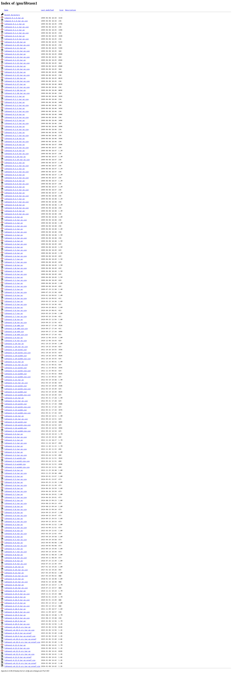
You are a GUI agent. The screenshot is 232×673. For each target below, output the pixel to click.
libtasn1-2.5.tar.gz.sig (15, 304)
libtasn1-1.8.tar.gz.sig (15, 268)
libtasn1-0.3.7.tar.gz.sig (16, 202)
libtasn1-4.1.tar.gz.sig (15, 503)
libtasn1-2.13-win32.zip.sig (17, 407)
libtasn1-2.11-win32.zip (15, 368)
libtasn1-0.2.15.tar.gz (15, 72)
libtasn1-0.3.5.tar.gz (14, 187)
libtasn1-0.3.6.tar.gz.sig (16, 196)
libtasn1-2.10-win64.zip (15, 356)
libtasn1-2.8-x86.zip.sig (16, 328)
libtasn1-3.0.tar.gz (13, 434)
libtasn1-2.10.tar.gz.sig (16, 347)
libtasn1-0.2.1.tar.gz (14, 96)
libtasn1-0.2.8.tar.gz (14, 138)
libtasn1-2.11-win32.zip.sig (17, 371)
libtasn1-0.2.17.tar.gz (15, 84)
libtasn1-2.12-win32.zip (15, 386)
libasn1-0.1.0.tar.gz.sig (16, 21)
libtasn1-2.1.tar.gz (13, 277)
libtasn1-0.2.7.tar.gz (14, 132)
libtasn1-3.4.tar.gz (13, 470)
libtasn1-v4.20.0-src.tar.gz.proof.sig (22, 642)
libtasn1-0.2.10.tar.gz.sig (16, 45)
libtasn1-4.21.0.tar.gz (15, 645)
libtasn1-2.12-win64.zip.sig (17, 395)
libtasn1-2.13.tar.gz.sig (16, 401)
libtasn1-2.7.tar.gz (13, 313)
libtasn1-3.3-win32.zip (15, 458)
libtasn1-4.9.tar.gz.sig (15, 564)
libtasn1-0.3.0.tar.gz (14, 151)
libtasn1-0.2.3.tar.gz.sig (16, 111)
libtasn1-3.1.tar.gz (13, 440)
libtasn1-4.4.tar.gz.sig (15, 534)
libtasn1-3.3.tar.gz (13, 452)
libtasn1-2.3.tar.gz (13, 289)
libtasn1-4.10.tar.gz (14, 567)
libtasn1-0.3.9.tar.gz (14, 211)
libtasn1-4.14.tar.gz (14, 585)
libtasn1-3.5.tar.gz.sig (15, 479)
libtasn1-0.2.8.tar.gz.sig (16, 141)
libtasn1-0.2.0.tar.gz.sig (16, 39)
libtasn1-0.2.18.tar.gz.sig (16, 93)
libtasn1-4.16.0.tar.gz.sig (16, 600)
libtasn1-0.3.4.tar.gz (14, 181)
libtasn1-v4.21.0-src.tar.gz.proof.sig (22, 666)
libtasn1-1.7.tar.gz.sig (15, 262)
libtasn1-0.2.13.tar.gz (15, 60)
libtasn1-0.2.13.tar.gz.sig (16, 63)
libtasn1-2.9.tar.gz (13, 337)
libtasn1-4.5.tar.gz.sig (15, 540)
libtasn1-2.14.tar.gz (14, 416)
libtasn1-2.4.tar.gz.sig (15, 298)
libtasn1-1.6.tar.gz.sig (15, 256)
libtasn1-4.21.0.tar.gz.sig (16, 648)
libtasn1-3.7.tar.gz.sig (15, 497)
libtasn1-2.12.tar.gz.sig (16, 383)
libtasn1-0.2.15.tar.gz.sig (16, 75)
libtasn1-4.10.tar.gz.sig (16, 570)
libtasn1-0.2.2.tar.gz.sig (16, 105)
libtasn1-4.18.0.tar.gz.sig (16, 612)
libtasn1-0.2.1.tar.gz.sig (16, 99)
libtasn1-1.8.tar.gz (13, 265)
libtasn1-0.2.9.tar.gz (14, 144)
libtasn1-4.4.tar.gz (13, 530)
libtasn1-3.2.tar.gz (13, 446)
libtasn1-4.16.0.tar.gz (15, 597)
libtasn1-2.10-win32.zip (15, 350)
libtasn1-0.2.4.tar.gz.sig (16, 117)
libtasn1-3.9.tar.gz (13, 512)
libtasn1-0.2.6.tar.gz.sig (16, 129)
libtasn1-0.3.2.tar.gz (14, 169)
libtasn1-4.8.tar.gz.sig (15, 558)
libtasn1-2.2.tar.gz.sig (15, 286)
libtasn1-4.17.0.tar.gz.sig (16, 606)
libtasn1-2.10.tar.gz (14, 344)
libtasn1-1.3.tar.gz (13, 235)
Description (70, 10)
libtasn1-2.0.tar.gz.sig (15, 274)
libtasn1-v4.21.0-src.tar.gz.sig (19, 654)
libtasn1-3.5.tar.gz (13, 476)
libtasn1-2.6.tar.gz (13, 307)
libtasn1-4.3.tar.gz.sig (15, 527)
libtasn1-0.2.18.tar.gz (15, 90)
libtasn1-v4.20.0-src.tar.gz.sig (19, 630)
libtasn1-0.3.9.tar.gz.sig (16, 214)
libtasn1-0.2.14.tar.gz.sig (16, 69)
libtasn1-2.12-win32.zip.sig (17, 389)
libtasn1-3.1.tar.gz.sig (15, 443)
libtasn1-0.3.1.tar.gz (14, 163)
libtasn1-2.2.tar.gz (13, 283)
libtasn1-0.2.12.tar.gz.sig (16, 57)
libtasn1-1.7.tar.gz (13, 259)
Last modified (47, 10)
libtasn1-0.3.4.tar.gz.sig (16, 184)
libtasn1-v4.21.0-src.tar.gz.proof (20, 663)
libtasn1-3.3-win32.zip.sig (16, 461)
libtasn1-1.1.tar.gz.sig (15, 226)
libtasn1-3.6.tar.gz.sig (15, 485)
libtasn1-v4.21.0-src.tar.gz (17, 651)
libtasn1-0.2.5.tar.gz (14, 120)
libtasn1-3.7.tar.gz (13, 494)
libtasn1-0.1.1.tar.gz (14, 24)
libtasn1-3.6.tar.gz (13, 482)
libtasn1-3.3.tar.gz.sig (15, 455)
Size (61, 10)
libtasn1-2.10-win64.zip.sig (17, 359)
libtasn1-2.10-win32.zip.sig (17, 353)
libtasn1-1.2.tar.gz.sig (15, 232)
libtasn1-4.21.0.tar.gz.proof (17, 657)
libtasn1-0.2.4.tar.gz (14, 114)
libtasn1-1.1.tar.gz (13, 223)
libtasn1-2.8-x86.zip (14, 325)
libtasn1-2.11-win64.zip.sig (17, 377)
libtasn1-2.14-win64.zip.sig (17, 431)
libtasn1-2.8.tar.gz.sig (15, 322)
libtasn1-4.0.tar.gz (13, 488)
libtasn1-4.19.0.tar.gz (15, 615)
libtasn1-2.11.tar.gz (14, 362)
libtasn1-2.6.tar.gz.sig (15, 310)
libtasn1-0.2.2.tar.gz (14, 102)
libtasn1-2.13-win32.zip (15, 404)
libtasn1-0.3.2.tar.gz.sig (16, 172)
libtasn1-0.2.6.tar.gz (14, 126)
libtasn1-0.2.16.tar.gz (15, 78)
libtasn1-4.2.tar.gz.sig (15, 521)
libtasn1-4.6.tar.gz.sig (15, 546)
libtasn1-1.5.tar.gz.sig (15, 250)
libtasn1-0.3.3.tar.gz (14, 175)
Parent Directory (12, 15)
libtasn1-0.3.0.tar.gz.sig (16, 154)
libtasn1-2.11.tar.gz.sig (16, 365)
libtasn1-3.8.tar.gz (13, 506)
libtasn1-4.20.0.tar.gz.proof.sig (19, 636)
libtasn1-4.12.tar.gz (14, 573)
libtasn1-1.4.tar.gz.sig (15, 244)
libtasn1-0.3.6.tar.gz (14, 193)
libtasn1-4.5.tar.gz (13, 537)
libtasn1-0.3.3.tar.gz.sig (16, 178)
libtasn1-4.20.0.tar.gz (15, 621)
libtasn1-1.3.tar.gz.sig (15, 238)
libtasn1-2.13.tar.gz (14, 398)
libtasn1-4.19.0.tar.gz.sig (16, 618)
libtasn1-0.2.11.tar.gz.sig (16, 51)
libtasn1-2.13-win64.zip (15, 410)
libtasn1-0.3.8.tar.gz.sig (16, 208)
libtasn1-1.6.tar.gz (13, 253)
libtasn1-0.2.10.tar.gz (15, 42)
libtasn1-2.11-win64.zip (15, 374)
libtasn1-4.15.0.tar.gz (15, 591)
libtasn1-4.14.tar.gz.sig (16, 588)
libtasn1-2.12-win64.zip (15, 392)
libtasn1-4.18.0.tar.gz (15, 609)
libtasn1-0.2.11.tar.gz (15, 48)
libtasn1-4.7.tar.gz (13, 549)
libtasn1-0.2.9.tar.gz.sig (16, 147)
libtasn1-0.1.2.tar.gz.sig (16, 33)
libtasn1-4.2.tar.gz (13, 518)
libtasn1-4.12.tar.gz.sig (16, 576)
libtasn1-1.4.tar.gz (13, 241)
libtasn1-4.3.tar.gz (13, 524)
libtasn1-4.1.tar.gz (13, 500)
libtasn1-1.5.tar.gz (13, 247)
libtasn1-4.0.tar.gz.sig (15, 491)
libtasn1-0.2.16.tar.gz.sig (16, 81)
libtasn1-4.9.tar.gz (13, 561)
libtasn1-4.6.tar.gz (13, 543)
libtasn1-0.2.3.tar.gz (14, 108)
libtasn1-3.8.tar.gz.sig (15, 509)
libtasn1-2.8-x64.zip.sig (16, 334)
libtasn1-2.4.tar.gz (13, 295)
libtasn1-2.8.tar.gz (13, 319)
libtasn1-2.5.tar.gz (13, 301)
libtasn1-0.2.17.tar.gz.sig (16, 87)
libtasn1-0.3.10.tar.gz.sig (16, 160)
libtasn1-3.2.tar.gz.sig (15, 449)
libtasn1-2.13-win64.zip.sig (17, 413)
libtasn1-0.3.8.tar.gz (14, 205)
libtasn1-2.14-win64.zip (15, 428)
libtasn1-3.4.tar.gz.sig (15, 473)
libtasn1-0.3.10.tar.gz (15, 157)
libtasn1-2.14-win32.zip (15, 422)
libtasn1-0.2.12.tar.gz (15, 54)
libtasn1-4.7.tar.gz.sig (15, 552)
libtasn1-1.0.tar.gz (13, 217)
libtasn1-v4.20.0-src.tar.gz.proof (20, 639)
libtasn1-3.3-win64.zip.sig (16, 467)
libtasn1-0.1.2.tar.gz (14, 30)
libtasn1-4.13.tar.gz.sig (16, 582)
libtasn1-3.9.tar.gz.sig (15, 515)
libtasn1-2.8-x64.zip (14, 331)
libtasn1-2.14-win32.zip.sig (17, 425)
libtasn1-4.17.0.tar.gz (15, 603)
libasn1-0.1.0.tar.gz (14, 18)
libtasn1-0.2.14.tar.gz (15, 66)
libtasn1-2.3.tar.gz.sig (15, 292)
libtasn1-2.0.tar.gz (13, 271)
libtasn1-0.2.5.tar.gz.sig (16, 123)
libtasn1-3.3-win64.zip (15, 464)
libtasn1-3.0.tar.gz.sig (15, 437)
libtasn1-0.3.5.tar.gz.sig (16, 190)
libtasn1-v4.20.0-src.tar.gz (17, 627)
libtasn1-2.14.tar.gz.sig (16, 419)
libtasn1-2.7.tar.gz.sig (15, 316)
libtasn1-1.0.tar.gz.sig (15, 220)
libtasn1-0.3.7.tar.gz (14, 199)
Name (6, 10)
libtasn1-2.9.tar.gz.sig (15, 341)
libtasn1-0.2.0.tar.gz (14, 36)
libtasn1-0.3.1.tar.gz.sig (16, 166)
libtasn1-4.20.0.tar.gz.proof (17, 633)
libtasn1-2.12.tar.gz (14, 380)
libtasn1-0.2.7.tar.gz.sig (16, 135)
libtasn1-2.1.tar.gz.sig (15, 280)
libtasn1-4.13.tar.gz (14, 579)
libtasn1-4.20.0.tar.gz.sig (16, 624)
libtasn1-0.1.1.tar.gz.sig (16, 27)
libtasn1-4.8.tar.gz (13, 555)
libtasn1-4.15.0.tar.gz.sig (16, 594)
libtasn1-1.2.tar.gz (13, 229)
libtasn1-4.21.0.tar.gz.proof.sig (19, 660)
